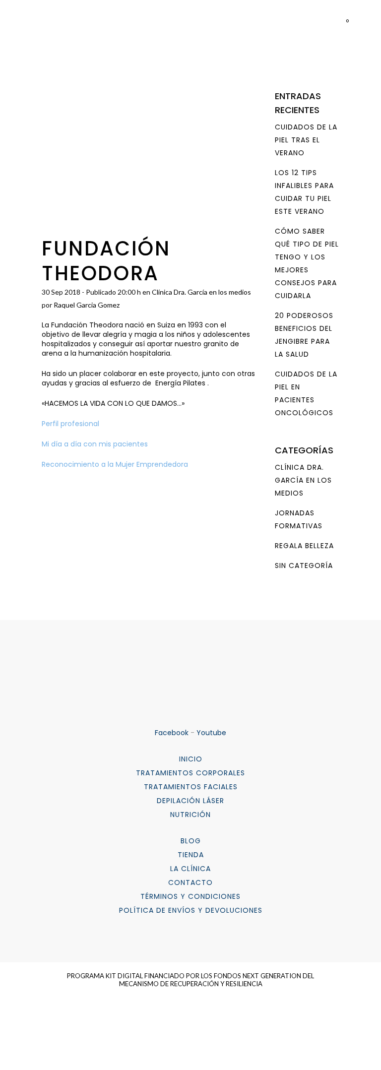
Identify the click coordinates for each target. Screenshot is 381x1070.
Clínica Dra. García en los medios (201, 292)
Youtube (211, 733)
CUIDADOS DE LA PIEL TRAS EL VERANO (306, 140)
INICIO (190, 759)
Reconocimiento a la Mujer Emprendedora (115, 464)
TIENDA (191, 855)
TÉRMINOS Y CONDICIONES (190, 896)
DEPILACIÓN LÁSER (190, 801)
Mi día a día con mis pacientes (96, 444)
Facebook (172, 733)
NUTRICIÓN (190, 814)
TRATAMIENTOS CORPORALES (190, 773)
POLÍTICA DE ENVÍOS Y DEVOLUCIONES (190, 910)
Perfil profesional (70, 424)
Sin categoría (304, 565)
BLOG (191, 841)
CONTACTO (190, 882)
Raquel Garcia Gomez (87, 305)
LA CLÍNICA (190, 869)
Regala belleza (304, 546)
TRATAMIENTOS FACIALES (191, 787)
